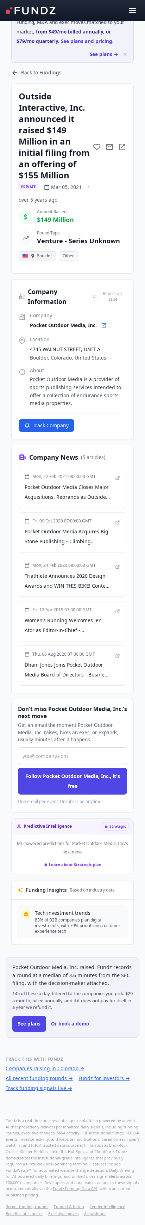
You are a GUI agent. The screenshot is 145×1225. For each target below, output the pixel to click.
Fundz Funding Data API (75, 1188)
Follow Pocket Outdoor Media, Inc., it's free (72, 781)
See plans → (104, 54)
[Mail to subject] (109, 147)
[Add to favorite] (97, 147)
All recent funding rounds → (39, 1078)
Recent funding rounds (27, 1206)
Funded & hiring (69, 1206)
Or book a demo (70, 1024)
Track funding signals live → (39, 1088)
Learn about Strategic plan (75, 864)
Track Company (51, 425)
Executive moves (63, 1213)
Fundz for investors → (104, 1078)
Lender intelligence (107, 1206)
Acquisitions (95, 1213)
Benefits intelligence (24, 1213)
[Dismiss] (125, 54)
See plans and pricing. (87, 41)
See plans (29, 1024)
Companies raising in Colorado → (45, 1068)
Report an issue (112, 296)
